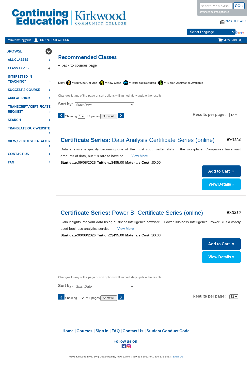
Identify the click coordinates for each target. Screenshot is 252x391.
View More (139, 156)
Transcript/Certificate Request (29, 109)
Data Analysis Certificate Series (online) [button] (139, 140)
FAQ (29, 162)
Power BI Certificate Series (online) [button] (133, 212)
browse (14, 51)
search (29, 120)
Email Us (178, 356)
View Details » (221, 184)
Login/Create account (55, 40)
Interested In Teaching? (29, 79)
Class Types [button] (18, 68)
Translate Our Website (29, 128)
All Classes (29, 59)
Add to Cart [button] (221, 171)
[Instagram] (128, 346)
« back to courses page (77, 65)
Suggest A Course (29, 90)
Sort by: (65, 104)
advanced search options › (214, 12)
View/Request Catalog (29, 141)
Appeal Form (29, 98)
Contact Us (29, 154)
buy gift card (235, 21)
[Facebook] (124, 346)
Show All (108, 116)
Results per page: (211, 114)
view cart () (232, 40)
